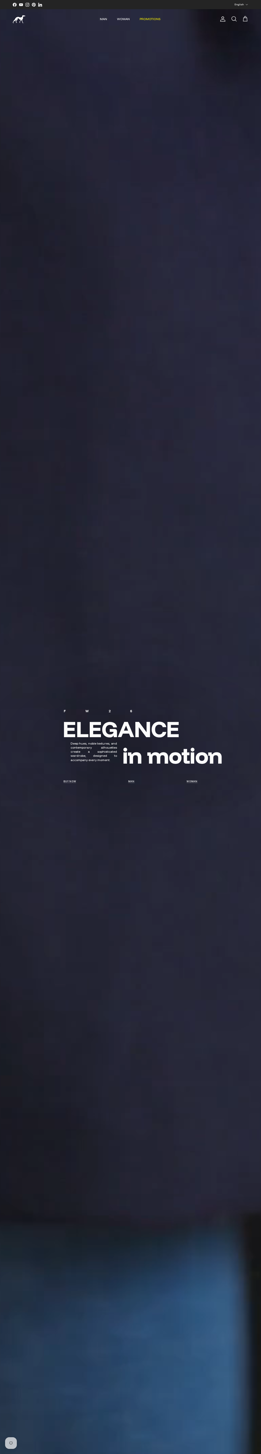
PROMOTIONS (150, 19)
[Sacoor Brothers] (19, 19)
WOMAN (123, 19)
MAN (103, 19)
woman (192, 781)
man (131, 781)
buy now (69, 781)
